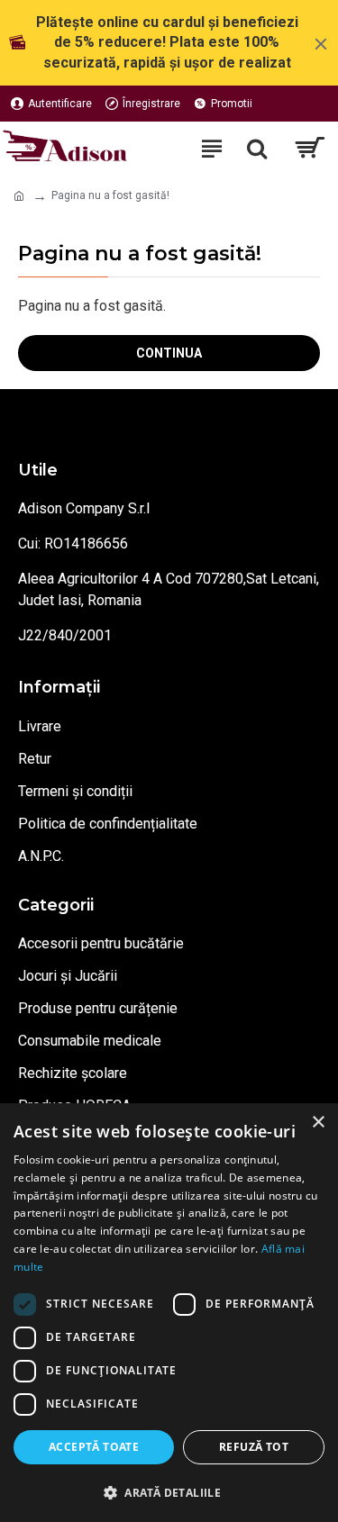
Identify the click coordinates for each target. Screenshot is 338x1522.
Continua (169, 353)
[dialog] (169, 1312)
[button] (169, 1492)
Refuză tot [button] (253, 1446)
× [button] (317, 1122)
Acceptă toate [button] (94, 1446)
